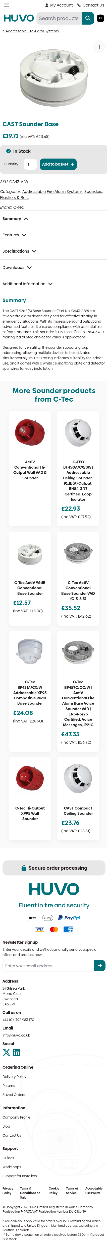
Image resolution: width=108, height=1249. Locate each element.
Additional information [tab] (24, 284)
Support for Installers (20, 1176)
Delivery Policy (14, 1076)
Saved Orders (14, 1094)
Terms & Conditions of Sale (30, 1193)
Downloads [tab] (13, 267)
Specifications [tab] (16, 251)
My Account (61, 5)
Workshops (12, 1166)
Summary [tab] (12, 219)
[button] (99, 46)
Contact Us (93, 5)
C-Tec (18, 207)
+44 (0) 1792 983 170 (18, 1019)
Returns (9, 1085)
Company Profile (16, 1117)
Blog (6, 1126)
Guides (8, 1157)
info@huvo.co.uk (16, 1035)
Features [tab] (11, 235)
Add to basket (55, 164)
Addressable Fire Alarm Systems (32, 31)
